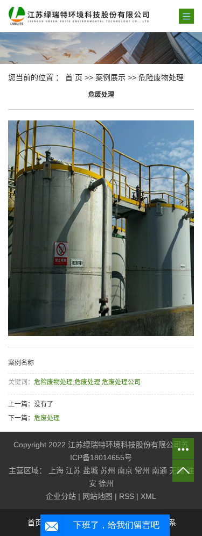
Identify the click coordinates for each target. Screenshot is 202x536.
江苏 (73, 470)
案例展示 (110, 77)
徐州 (106, 483)
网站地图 (97, 496)
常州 (142, 470)
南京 (125, 470)
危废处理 (87, 382)
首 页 (73, 77)
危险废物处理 (161, 77)
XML (148, 496)
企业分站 (61, 496)
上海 (56, 470)
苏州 (107, 470)
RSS (126, 496)
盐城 (90, 470)
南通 (159, 470)
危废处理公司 (121, 382)
